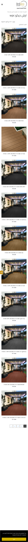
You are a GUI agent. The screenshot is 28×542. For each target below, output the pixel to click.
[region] (14, 536)
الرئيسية (25, 12)
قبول (14, 539)
